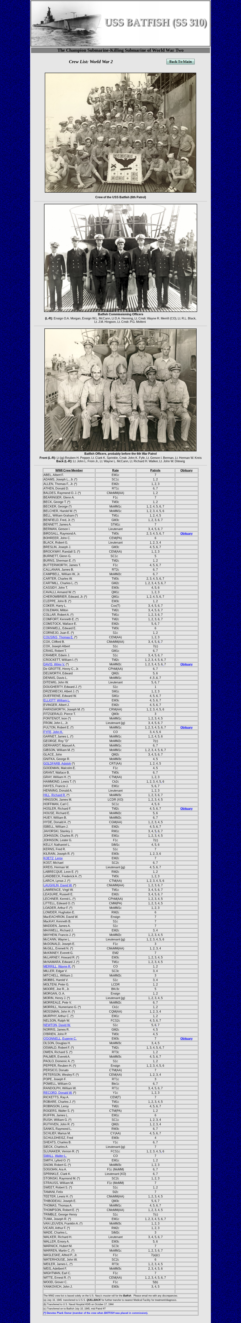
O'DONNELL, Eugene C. (60, 1038)
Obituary (186, 533)
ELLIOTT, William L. (56, 700)
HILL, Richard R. (54, 795)
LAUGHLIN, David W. (57, 885)
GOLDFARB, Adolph (57, 763)
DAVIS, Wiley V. (54, 664)
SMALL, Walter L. (55, 1155)
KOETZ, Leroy (53, 858)
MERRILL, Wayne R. (57, 966)
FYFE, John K (52, 732)
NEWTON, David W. (57, 1025)
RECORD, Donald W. (57, 1092)
